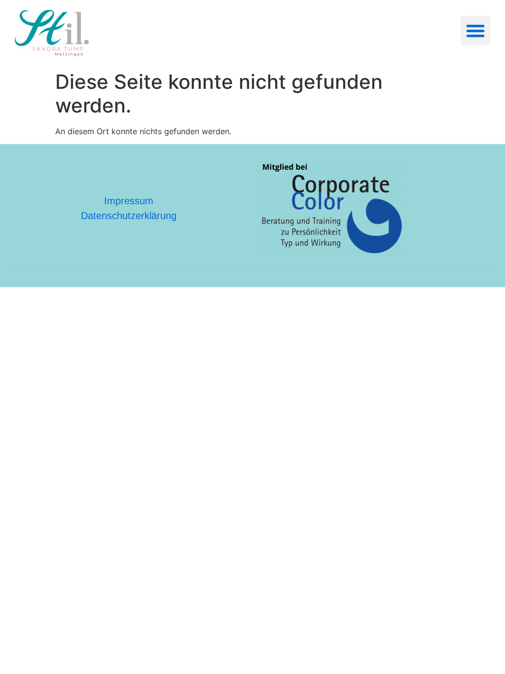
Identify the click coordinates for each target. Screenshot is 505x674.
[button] (475, 30)
